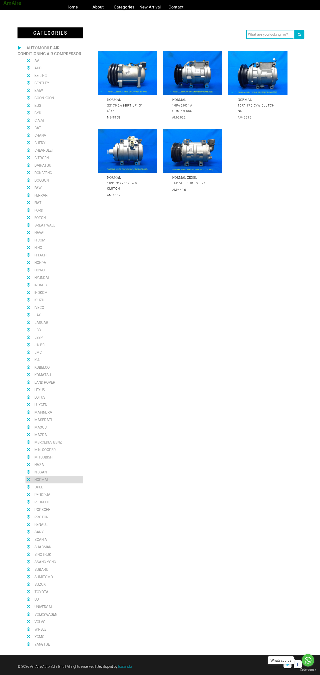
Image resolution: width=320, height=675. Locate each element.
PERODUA (42, 495)
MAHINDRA (43, 412)
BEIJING (40, 76)
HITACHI (40, 255)
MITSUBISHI (43, 457)
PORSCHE (42, 510)
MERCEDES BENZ (48, 442)
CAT (37, 128)
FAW (38, 188)
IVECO (39, 308)
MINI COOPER (45, 450)
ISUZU (39, 300)
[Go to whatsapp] (308, 660)
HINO (38, 248)
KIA (37, 360)
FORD (38, 210)
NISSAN (40, 472)
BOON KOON (44, 98)
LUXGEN (40, 405)
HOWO (39, 270)
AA (37, 61)
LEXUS (39, 390)
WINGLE (40, 629)
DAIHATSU (42, 165)
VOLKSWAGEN (45, 614)
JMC (38, 352)
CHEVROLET (44, 150)
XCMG (39, 637)
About (98, 6)
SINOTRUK (42, 555)
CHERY (40, 143)
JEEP (38, 337)
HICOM (39, 240)
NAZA (39, 465)
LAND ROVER (44, 382)
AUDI (38, 68)
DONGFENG (43, 173)
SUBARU (41, 569)
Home (72, 6)
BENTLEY (41, 83)
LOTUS (40, 397)
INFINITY (41, 285)
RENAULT (41, 525)
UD (36, 599)
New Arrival (150, 6)
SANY (39, 532)
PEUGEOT (42, 502)
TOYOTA (41, 592)
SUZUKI (40, 584)
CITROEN (41, 158)
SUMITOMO (43, 577)
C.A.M (39, 120)
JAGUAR (41, 323)
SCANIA (40, 540)
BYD (37, 113)
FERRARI (41, 195)
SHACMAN (43, 547)
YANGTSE (42, 644)
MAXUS (40, 427)
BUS (37, 106)
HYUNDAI (41, 278)
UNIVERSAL (43, 607)
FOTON (40, 218)
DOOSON (41, 180)
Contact (176, 6)
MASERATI (43, 420)
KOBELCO (42, 367)
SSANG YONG (45, 562)
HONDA (40, 263)
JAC (37, 315)
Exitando (125, 667)
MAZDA (40, 435)
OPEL (38, 487)
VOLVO (40, 622)
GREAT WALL (44, 225)
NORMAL (41, 480)
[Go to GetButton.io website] (308, 670)
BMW (38, 91)
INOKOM (41, 293)
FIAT (38, 203)
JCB (37, 330)
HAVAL (39, 233)
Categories (124, 6)
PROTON (41, 517)
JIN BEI (39, 345)
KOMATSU (42, 375)
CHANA (40, 135)
